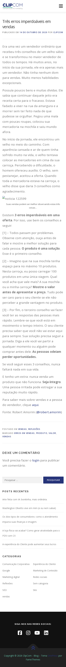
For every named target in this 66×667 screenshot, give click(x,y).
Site (35, 590)
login (35, 460)
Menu (61, 6)
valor (52, 433)
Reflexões (34, 429)
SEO (4, 590)
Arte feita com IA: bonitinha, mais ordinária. (24, 499)
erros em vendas (24, 433)
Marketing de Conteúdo (45, 570)
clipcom (58, 32)
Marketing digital (11, 576)
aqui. (35, 405)
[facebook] (20, 632)
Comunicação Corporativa (15, 564)
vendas (22, 429)
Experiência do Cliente (44, 564)
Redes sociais (40, 576)
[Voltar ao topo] (33, 648)
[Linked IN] (46, 632)
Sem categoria (40, 583)
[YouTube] (37, 632)
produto (41, 433)
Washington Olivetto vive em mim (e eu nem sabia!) (29, 508)
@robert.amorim (49, 412)
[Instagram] (28, 632)
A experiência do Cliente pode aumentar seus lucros (29, 544)
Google (6, 570)
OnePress (53, 655)
